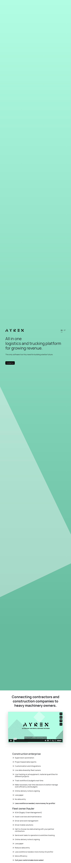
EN (62, 330)
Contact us (10, 363)
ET (65, 330)
